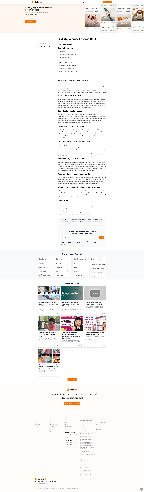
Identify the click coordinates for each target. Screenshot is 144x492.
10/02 (71, 444)
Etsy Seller (67, 422)
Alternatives (52, 419)
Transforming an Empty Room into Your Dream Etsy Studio (86, 451)
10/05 (71, 442)
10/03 (67, 444)
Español (49, 486)
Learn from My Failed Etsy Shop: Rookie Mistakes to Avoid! (86, 475)
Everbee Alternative (54, 431)
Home (33, 35)
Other (67, 437)
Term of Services (99, 420)
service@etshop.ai (99, 429)
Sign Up (101, 237)
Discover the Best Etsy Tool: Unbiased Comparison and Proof (97, 273)
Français (58, 486)
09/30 (67, 446)
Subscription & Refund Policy (101, 422)
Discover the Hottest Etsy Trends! (97, 261)
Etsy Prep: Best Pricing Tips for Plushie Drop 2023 (45, 270)
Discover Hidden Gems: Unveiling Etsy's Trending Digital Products (98, 265)
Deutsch (53, 486)
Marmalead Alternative (54, 420)
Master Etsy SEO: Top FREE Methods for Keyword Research (86, 420)
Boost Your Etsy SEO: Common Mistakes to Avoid (62, 274)
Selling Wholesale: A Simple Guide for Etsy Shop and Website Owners (86, 454)
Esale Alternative (53, 426)
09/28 (76, 446)
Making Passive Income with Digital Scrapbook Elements (44, 274)
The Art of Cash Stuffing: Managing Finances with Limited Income (86, 471)
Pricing (82, 2)
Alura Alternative (53, 429)
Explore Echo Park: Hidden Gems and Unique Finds (86, 465)
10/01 (76, 444)
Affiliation (77, 2)
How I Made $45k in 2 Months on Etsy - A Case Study (80, 274)
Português (45, 486)
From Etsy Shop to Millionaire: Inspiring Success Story (86, 425)
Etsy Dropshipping (68, 426)
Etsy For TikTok (38, 424)
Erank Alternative (53, 428)
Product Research (38, 419)
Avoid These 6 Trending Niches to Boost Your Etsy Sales (86, 428)
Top (141, 489)
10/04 (76, 442)
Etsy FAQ (67, 429)
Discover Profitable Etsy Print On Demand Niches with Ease (86, 431)
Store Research (38, 420)
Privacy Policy (98, 419)
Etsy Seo (66, 424)
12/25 (67, 442)
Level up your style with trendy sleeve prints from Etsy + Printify (45, 266)
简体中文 (40, 486)
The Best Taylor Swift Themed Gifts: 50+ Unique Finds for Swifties (87, 434)
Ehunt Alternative (53, 424)
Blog (66, 419)
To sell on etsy (68, 428)
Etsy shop (38, 35)
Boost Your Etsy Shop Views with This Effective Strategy (86, 468)
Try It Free (30, 22)
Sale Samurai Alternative (55, 422)
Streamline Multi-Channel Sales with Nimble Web (80, 270)
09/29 (71, 446)
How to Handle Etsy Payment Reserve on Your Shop (85, 422)
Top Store (37, 422)
